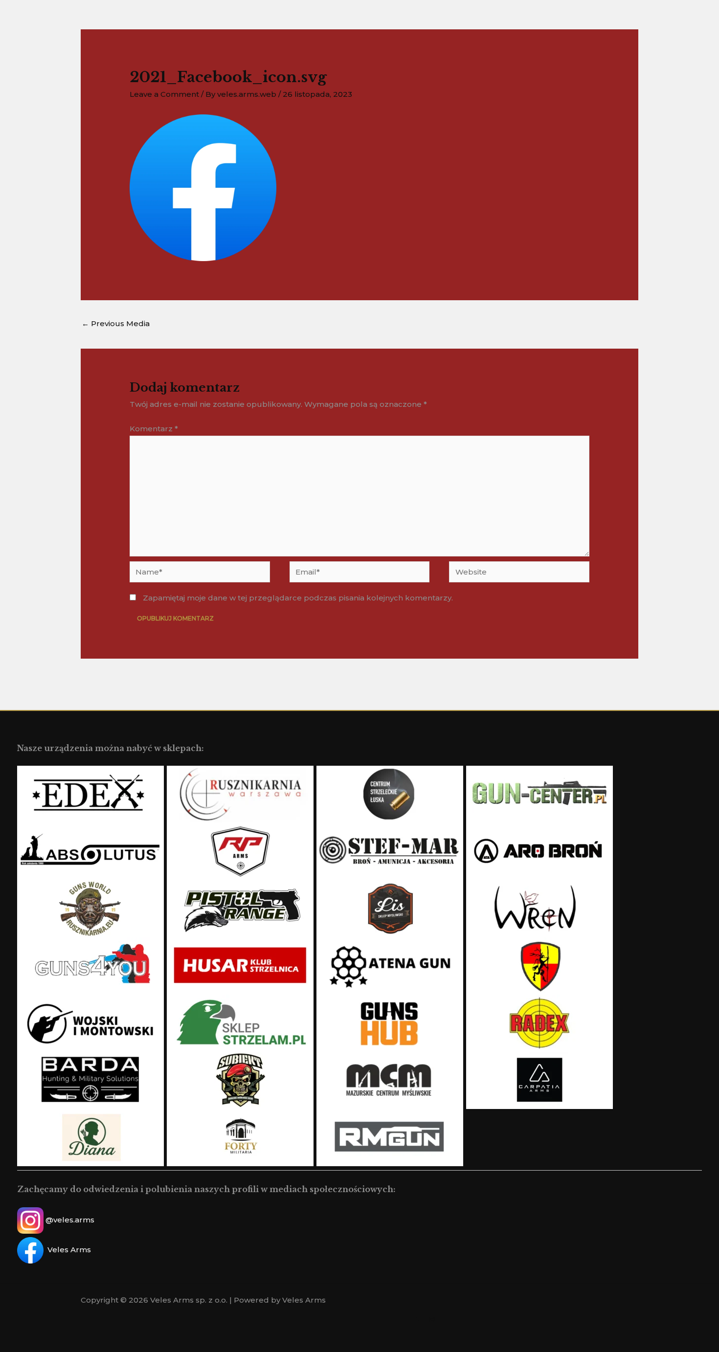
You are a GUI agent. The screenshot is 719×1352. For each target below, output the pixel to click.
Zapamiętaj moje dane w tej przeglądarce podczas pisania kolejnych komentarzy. (298, 597)
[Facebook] (417, 1319)
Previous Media (116, 323)
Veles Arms (69, 1249)
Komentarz (154, 428)
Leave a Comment (164, 94)
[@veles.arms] (431, 1319)
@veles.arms (69, 1219)
